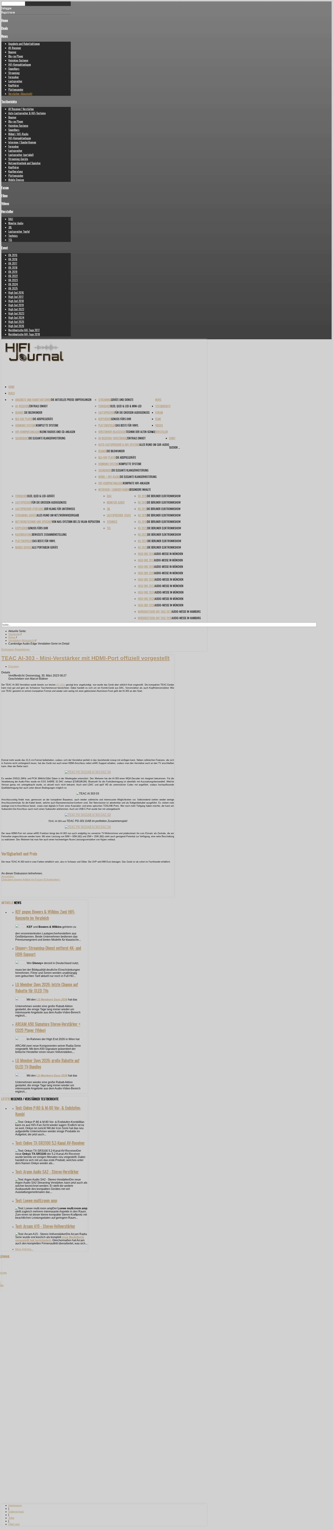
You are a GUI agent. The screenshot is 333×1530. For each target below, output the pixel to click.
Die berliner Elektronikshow (164, 496)
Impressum (15, 1505)
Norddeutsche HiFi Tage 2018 (24, 334)
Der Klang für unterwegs (59, 509)
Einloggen (8, 649)
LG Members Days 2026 (51, 999)
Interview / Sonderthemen (22, 142)
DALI (10, 219)
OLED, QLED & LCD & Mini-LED (126, 406)
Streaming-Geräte (18, 159)
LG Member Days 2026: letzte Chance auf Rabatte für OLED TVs (46, 987)
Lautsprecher (15, 81)
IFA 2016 (12, 259)
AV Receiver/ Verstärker (21, 109)
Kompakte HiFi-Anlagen (136, 483)
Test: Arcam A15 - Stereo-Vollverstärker (45, 1226)
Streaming (14, 73)
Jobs (11, 1517)
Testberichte (9, 101)
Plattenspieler (15, 89)
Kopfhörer (13, 85)
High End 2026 (16, 326)
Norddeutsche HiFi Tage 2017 (24, 330)
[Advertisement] (87, 725)
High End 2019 (16, 305)
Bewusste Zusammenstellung (49, 534)
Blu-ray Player (15, 56)
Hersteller (7, 211)
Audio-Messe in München (168, 554)
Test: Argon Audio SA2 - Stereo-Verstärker (47, 1171)
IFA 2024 (13, 284)
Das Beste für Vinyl (127, 425)
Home (4, 20)
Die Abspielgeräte (43, 419)
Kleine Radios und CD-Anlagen (57, 432)
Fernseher (13, 77)
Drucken (13, 666)
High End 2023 (16, 313)
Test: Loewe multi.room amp (36, 1200)
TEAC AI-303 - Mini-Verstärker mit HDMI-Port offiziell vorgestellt (85, 658)
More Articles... (24, 1249)
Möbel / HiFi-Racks (18, 134)
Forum (5, 187)
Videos (5, 203)
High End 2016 (16, 293)
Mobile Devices (16, 180)
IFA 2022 (13, 276)
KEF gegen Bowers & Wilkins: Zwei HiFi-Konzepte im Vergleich (45, 914)
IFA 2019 (12, 272)
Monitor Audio (15, 223)
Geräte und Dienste (122, 400)
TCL (10, 240)
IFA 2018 (12, 268)
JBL (10, 227)
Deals (4, 28)
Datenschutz (16, 1511)
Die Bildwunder (33, 412)
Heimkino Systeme (18, 60)
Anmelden (7, 876)
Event (4, 247)
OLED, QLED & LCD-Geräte (41, 496)
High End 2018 (16, 301)
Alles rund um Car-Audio (154, 445)
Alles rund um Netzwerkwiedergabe (58, 515)
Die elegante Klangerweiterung (47, 438)
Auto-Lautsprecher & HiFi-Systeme (27, 113)
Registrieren (22, 649)
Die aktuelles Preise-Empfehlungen (71, 400)
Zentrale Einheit (38, 406)
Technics (13, 236)
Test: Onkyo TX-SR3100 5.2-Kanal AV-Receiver (50, 1143)
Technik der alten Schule (140, 432)
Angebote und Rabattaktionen (24, 44)
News (4, 36)
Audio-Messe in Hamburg (186, 612)
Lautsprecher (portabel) (20, 155)
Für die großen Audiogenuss (132, 412)
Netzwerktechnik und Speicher (24, 163)
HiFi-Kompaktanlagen (19, 64)
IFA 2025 (13, 288)
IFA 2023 (13, 280)
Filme (4, 195)
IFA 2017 (12, 263)
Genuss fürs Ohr (121, 419)
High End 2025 (16, 322)
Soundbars (13, 69)
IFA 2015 (12, 255)
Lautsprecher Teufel (19, 231)
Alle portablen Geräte (45, 547)
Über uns (14, 1524)
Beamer (12, 52)
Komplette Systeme (47, 425)
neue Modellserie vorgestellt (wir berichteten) (49, 1239)
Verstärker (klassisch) (20, 94)
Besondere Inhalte (140, 489)
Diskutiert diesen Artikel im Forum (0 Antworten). (30, 879)
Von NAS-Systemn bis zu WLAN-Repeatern (76, 522)
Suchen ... (174, 447)
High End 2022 (16, 309)
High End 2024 (16, 318)
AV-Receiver (14, 48)
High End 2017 (16, 297)
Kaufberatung (15, 171)
